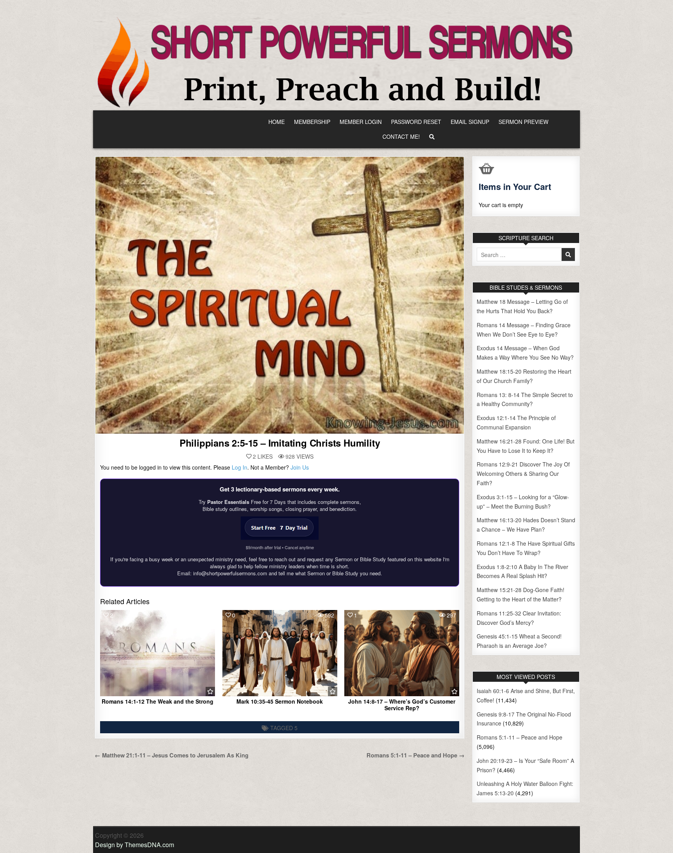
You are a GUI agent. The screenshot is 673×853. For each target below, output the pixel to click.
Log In (239, 467)
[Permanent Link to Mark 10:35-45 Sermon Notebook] (279, 653)
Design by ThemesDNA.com (134, 844)
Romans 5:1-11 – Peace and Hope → (415, 755)
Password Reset (416, 122)
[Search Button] (432, 136)
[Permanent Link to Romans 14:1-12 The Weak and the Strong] (157, 653)
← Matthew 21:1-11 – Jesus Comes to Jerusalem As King (171, 755)
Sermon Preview (523, 122)
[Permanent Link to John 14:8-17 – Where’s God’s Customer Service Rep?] (401, 653)
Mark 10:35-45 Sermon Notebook (279, 701)
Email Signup (470, 122)
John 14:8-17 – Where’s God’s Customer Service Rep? (401, 704)
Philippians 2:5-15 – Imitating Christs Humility (280, 442)
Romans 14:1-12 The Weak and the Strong (157, 701)
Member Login (361, 122)
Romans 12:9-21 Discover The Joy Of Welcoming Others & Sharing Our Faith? (523, 473)
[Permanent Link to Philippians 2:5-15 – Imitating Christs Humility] (279, 295)
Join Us (300, 467)
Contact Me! (401, 136)
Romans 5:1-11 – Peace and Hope (519, 737)
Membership (312, 122)
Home (276, 122)
